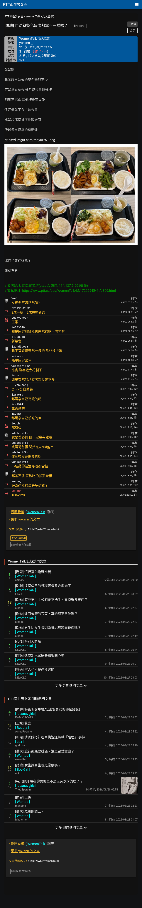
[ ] (25, 576)
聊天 (31, 512)
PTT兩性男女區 (13, 16)
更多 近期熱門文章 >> (71, 686)
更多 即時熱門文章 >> (71, 828)
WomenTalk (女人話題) (40, 16)
